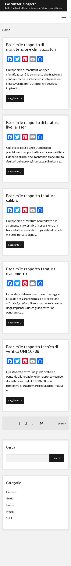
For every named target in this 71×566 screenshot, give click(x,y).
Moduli (10, 511)
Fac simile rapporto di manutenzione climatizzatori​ (31, 46)
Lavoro (10, 505)
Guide (9, 498)
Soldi (9, 518)
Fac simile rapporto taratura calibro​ (30, 198)
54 (41, 423)
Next (61, 423)
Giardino (11, 492)
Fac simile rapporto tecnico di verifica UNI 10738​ (32, 349)
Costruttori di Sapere (20, 4)
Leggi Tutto (16, 99)
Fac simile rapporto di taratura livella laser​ (32, 124)
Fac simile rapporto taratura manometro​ (30, 271)
